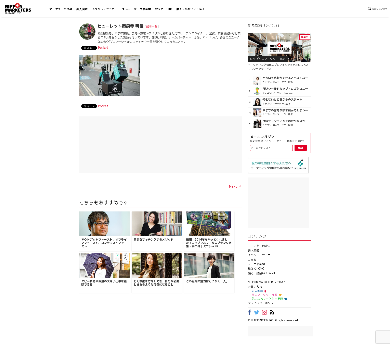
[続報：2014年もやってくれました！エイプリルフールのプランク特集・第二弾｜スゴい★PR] (209, 223)
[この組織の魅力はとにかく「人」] (209, 265)
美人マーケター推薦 (264, 295)
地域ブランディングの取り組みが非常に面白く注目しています (286, 121)
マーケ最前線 (142, 9)
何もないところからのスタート (282, 99)
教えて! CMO (163, 9)
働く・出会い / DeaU (190, 9)
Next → (235, 186)
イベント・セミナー (104, 9)
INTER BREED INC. (262, 320)
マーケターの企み (60, 9)
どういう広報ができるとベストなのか (286, 78)
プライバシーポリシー (262, 303)
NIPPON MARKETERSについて (267, 282)
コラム (125, 9)
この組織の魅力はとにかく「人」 (207, 281)
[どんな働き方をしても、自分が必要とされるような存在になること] (157, 265)
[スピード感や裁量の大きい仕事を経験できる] (104, 265)
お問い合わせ (256, 287)
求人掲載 (257, 291)
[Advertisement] (160, 144)
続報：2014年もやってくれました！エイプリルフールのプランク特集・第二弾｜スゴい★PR (209, 243)
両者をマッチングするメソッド (153, 239)
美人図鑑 (82, 9)
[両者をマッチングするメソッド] (157, 223)
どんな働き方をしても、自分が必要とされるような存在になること (156, 283)
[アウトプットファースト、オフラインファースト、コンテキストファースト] (104, 223)
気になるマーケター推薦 (267, 299)
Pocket (103, 47)
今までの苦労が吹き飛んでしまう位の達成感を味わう (286, 110)
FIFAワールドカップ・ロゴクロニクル (286, 88)
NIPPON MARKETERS (22, 8)
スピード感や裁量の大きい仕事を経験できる (104, 283)
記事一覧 (151, 26)
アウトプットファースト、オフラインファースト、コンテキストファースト (104, 243)
